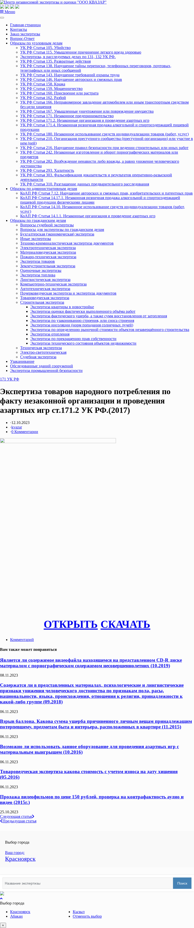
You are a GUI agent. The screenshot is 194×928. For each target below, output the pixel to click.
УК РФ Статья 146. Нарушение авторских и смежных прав (71, 79)
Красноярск (20, 912)
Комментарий (22, 639)
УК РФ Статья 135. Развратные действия (55, 61)
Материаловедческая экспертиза (48, 252)
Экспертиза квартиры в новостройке (62, 307)
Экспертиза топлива (37, 275)
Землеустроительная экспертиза (47, 266)
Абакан (16, 916)
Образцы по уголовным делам (36, 43)
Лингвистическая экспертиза (45, 279)
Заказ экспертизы (25, 34)
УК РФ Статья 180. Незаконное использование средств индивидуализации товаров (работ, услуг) (104, 134)
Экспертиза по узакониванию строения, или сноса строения (82, 320)
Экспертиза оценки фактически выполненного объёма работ (82, 311)
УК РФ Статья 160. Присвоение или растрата (59, 93)
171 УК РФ (9, 379)
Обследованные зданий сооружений (41, 366)
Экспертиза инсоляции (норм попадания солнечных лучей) (81, 325)
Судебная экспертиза (38, 357)
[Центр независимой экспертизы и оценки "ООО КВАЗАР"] (53, 2)
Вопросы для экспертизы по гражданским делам (62, 229)
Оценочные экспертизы (40, 270)
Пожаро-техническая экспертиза (48, 257)
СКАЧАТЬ (125, 624)
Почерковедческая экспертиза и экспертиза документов (68, 293)
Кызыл (79, 912)
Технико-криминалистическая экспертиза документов (67, 243)
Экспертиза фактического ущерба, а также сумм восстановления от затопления (98, 316)
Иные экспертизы (35, 238)
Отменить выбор (87, 916)
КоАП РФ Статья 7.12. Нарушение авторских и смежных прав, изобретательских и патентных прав (106, 193)
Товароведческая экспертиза (44, 298)
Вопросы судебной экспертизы (47, 225)
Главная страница (25, 25)
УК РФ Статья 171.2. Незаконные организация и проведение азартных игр (84, 120)
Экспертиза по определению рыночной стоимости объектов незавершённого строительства (109, 329)
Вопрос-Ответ (22, 38)
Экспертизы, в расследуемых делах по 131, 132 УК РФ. (68, 57)
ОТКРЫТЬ (71, 624)
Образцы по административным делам (43, 188)
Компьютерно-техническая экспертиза (53, 284)
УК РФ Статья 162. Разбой (43, 98)
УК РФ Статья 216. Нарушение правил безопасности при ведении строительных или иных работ (104, 148)
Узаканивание (22, 361)
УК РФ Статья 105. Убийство (45, 47)
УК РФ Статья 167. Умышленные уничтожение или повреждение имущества (87, 111)
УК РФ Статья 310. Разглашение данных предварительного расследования (84, 184)
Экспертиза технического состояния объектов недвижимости (83, 343)
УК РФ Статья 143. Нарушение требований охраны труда (69, 75)
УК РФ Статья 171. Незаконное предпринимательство (67, 116)
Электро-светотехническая (43, 352)
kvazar (16, 427)
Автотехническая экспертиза (45, 289)
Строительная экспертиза (42, 302)
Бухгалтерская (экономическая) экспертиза (57, 234)
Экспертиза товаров (37, 261)
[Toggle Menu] (2, 17)
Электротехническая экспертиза (48, 248)
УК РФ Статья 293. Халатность (47, 170)
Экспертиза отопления (49, 334)
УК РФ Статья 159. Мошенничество (51, 88)
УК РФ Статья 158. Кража (42, 84)
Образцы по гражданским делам (38, 220)
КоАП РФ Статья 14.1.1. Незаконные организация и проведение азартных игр (87, 216)
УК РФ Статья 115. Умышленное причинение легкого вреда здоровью (80, 52)
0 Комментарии (24, 432)
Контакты (18, 29)
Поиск (182, 883)
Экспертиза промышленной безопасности (46, 370)
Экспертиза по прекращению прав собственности (73, 339)
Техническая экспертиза (41, 348)
